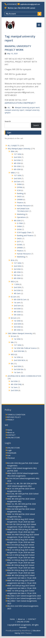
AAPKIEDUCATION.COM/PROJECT (20, 103)
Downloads (11, 453)
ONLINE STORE (13, 437)
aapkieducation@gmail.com (30, 4)
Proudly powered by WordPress (18, 630)
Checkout (11, 458)
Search (8, 121)
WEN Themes (26, 633)
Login (9, 450)
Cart (9, 455)
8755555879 (11, 4)
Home (9, 430)
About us (10, 432)
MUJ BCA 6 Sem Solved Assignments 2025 (24, 598)
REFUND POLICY (14, 417)
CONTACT (11, 435)
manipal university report (14, 110)
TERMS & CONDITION (16, 414)
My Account (11, 14)
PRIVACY (10, 420)
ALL (9, 107)
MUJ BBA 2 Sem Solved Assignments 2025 (24, 596)
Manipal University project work (27, 107)
